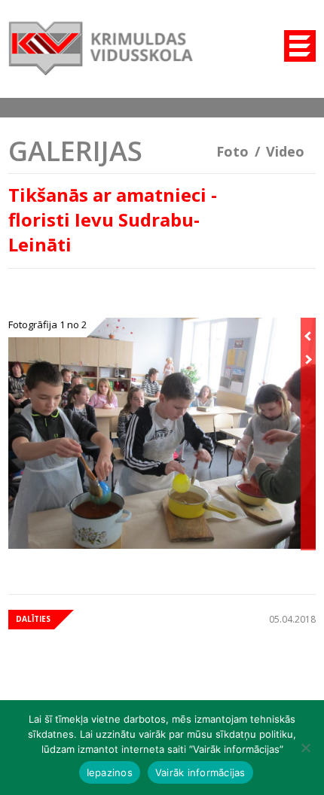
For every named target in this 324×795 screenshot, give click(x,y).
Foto (232, 151)
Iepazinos (110, 772)
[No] (305, 747)
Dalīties (33, 619)
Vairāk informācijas (200, 772)
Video (285, 151)
